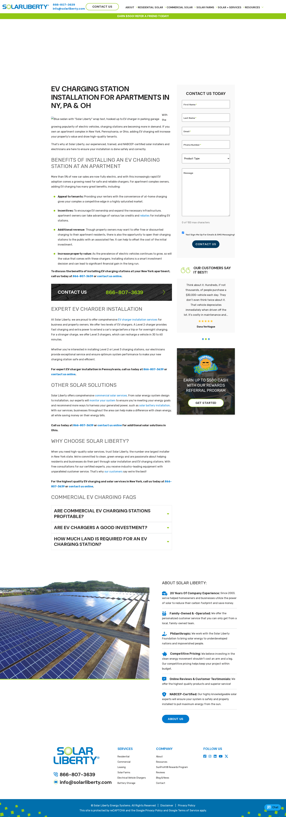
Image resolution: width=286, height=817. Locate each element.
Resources (161, 762)
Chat (272, 807)
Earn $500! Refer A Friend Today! (143, 16)
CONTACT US (72, 292)
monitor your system (102, 400)
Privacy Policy (186, 805)
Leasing (122, 767)
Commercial (124, 762)
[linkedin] (215, 756)
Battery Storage (126, 783)
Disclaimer (166, 805)
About (159, 756)
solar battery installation (154, 405)
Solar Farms (124, 772)
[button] (203, 339)
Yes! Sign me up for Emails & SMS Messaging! (210, 234)
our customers (113, 471)
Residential (123, 756)
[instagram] (210, 756)
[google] (226, 756)
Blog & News (162, 777)
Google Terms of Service (184, 810)
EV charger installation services (137, 319)
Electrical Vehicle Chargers (132, 777)
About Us (175, 719)
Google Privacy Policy (149, 810)
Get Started (205, 403)
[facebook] (205, 756)
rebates (144, 215)
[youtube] (221, 756)
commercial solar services (111, 395)
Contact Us (205, 244)
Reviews (160, 772)
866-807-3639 (64, 5)
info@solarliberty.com (69, 9)
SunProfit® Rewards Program (172, 767)
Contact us (102, 7)
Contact (160, 783)
